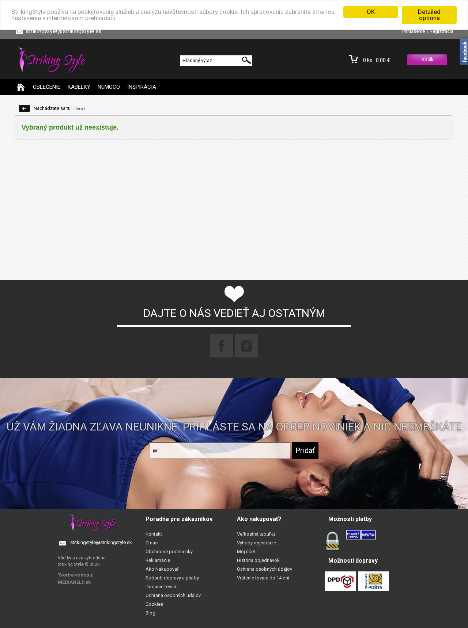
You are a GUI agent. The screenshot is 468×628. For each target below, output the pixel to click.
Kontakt (154, 534)
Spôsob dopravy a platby (172, 578)
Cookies (154, 604)
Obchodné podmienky (169, 551)
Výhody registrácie (256, 542)
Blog (150, 613)
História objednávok (258, 560)
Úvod (79, 108)
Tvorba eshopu (75, 575)
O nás (152, 542)
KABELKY (79, 87)
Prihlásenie (413, 31)
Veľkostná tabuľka (256, 534)
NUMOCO (109, 87)
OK (371, 11)
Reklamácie (158, 560)
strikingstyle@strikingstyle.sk (101, 542)
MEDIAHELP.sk (74, 582)
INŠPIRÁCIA (141, 87)
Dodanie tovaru (162, 586)
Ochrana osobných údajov (173, 595)
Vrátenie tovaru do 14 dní (263, 578)
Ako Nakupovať (162, 569)
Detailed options (429, 15)
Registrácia (441, 31)
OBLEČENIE (46, 87)
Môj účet (246, 551)
